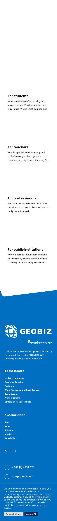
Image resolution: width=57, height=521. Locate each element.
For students (18, 96)
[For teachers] (28, 136)
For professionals (22, 198)
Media (8, 434)
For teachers (18, 147)
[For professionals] (28, 187)
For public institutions (25, 249)
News (7, 426)
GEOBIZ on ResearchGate (18, 402)
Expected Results (14, 382)
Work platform (12, 398)
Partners (9, 386)
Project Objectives (14, 378)
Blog (7, 422)
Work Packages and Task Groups (22, 390)
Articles (9, 430)
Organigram (11, 394)
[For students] (28, 85)
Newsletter (10, 438)
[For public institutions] (28, 238)
